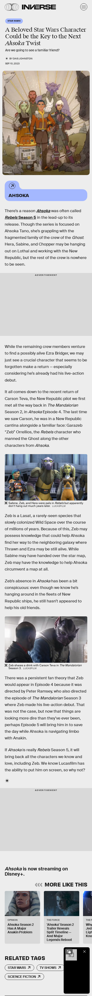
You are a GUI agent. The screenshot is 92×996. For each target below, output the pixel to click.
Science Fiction (22, 976)
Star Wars (17, 967)
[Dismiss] (84, 951)
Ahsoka (18, 195)
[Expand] (69, 951)
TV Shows (48, 967)
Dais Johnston (23, 58)
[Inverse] (39, 6)
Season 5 (20, 217)
